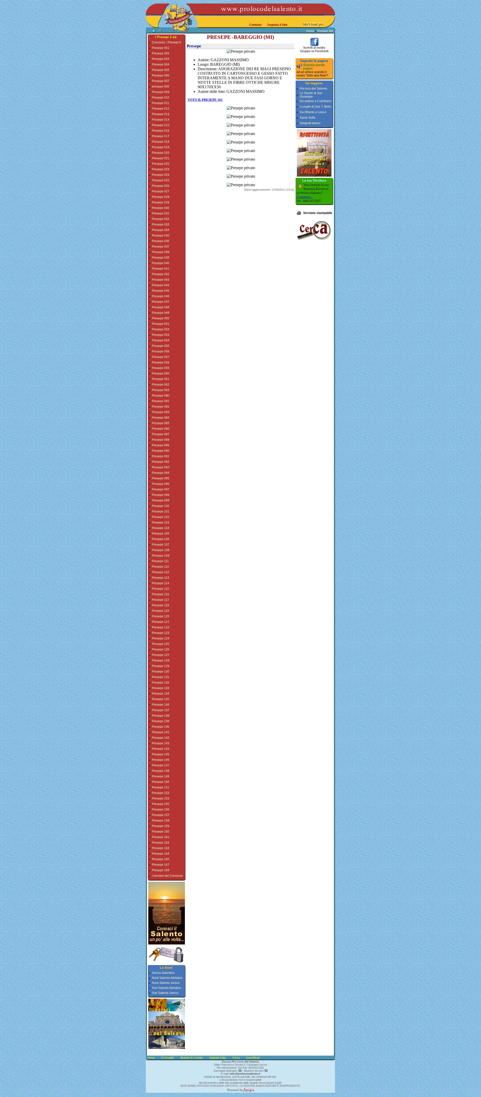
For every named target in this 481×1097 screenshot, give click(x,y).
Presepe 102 (160, 517)
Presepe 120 (160, 616)
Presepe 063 (160, 390)
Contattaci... (305, 197)
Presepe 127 (160, 655)
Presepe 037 (160, 246)
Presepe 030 (160, 208)
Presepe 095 (160, 478)
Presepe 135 (160, 699)
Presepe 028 (160, 197)
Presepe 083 (160, 412)
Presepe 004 (160, 64)
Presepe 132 (160, 682)
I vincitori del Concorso (167, 875)
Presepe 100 (160, 506)
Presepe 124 (160, 638)
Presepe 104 (160, 528)
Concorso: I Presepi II (166, 42)
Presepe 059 (160, 368)
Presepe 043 (160, 279)
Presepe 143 (160, 743)
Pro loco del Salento (313, 88)
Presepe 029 (160, 202)
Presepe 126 (160, 649)
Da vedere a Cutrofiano (315, 101)
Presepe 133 (160, 688)
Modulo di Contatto (191, 1057)
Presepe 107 (160, 544)
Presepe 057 (160, 357)
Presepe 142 (160, 738)
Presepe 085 (160, 423)
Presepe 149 (160, 776)
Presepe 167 (160, 864)
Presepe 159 (160, 826)
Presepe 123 (160, 633)
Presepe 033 (160, 224)
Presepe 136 (160, 704)
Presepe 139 (160, 721)
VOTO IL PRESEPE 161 (205, 100)
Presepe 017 (160, 136)
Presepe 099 (160, 500)
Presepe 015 (160, 125)
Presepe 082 (160, 406)
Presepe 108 (160, 550)
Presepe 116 (160, 594)
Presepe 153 (160, 798)
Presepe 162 (160, 842)
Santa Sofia (307, 117)
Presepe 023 (160, 169)
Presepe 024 (160, 175)
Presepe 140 (160, 726)
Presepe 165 (160, 859)
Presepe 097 (160, 489)
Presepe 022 (160, 164)
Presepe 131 (160, 677)
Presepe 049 (160, 313)
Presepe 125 (160, 644)
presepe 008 (160, 86)
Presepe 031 (160, 213)
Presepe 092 (160, 462)
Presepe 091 (160, 456)
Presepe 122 (160, 627)
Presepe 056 (160, 351)
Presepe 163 (160, 848)
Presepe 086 (160, 428)
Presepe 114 (160, 583)
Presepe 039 (160, 257)
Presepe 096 (160, 484)
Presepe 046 (160, 296)
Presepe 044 (160, 285)
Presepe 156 (160, 809)
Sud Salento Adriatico (166, 988)
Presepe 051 (160, 324)
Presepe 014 (160, 119)
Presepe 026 (160, 186)
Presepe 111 (160, 561)
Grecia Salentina (163, 973)
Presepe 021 (160, 158)
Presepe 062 (160, 384)
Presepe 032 (160, 219)
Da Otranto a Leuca (313, 112)
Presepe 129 (160, 666)
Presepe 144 (160, 749)
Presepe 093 (160, 467)
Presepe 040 (160, 263)
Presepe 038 (160, 252)
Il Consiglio (167, 1057)
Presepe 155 (160, 804)
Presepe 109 (160, 555)
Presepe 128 (160, 660)
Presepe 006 (160, 75)
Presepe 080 (160, 395)
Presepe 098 (160, 495)
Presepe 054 (160, 340)
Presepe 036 (160, 241)
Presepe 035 (160, 235)
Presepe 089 (160, 445)
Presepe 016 (160, 130)
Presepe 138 (160, 715)
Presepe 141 (160, 732)
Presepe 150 (160, 782)
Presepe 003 (160, 59)
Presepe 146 (160, 760)
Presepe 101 (160, 511)
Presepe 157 (160, 815)
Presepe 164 (160, 853)
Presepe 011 (160, 103)
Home (310, 30)
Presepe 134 (160, 693)
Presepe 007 (160, 81)
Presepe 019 (160, 147)
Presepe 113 (160, 577)
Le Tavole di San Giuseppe (311, 94)
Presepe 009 (160, 92)
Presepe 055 (160, 346)
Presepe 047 (160, 302)
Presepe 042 (160, 274)
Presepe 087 (160, 434)
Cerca (236, 1057)
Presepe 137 (160, 710)
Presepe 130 (160, 671)
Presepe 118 (160, 605)
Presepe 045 (160, 290)
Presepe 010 (160, 97)
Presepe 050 (160, 318)
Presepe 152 (160, 793)
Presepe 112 (160, 572)
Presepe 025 (160, 180)
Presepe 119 (160, 611)
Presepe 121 (160, 622)
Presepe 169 (160, 870)
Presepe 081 (160, 401)
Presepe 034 (160, 230)
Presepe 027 (160, 191)
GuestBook (253, 1057)
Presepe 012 (160, 108)
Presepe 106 (160, 539)
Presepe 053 (160, 335)
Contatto (255, 25)
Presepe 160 (160, 831)
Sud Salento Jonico (165, 993)
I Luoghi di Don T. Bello (315, 106)
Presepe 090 (160, 451)
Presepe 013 (160, 114)
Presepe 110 (160, 566)
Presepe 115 (160, 589)
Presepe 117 (160, 600)
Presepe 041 (160, 268)
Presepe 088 (160, 440)
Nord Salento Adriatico (167, 978)
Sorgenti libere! (310, 123)
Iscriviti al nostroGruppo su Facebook (314, 49)
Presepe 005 (160, 70)
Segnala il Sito (277, 25)
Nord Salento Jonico (166, 983)
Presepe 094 (160, 473)
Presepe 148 (160, 771)
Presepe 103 (160, 522)
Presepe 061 (160, 379)
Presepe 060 (160, 373)
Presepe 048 (160, 307)
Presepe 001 (160, 48)
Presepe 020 (160, 153)
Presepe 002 (160, 53)
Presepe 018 (160, 141)
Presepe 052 (160, 329)
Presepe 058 (160, 362)
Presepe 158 (160, 820)
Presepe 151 (160, 787)
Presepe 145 (160, 754)
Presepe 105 (160, 533)
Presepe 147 (160, 765)
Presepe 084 (160, 417)
